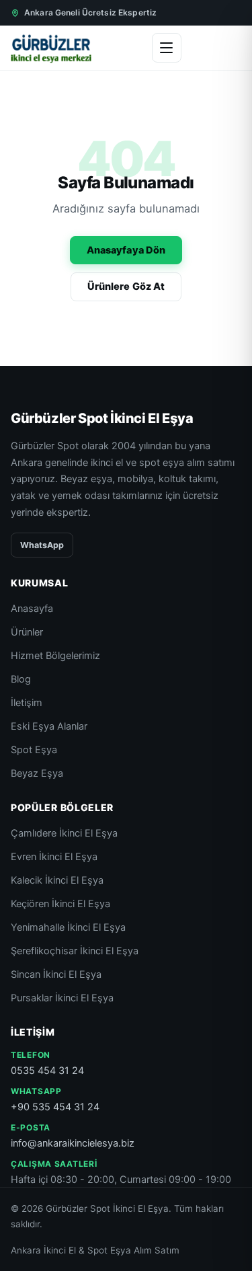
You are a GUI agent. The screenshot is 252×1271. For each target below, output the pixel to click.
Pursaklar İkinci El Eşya (62, 998)
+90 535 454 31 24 (55, 1107)
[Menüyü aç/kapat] (166, 48)
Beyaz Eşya (37, 773)
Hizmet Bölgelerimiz (55, 656)
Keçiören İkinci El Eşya (60, 904)
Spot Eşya (34, 750)
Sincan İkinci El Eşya (56, 974)
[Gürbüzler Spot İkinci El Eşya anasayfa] (51, 48)
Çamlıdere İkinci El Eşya (64, 833)
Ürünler (27, 632)
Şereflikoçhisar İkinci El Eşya (74, 951)
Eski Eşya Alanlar (49, 726)
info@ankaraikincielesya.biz (72, 1143)
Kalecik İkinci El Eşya (57, 880)
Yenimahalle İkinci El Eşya (68, 927)
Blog (21, 679)
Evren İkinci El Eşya (54, 857)
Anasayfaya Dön (126, 250)
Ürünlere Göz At (126, 286)
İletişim (26, 703)
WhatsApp (42, 545)
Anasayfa (32, 609)
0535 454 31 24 (47, 1071)
